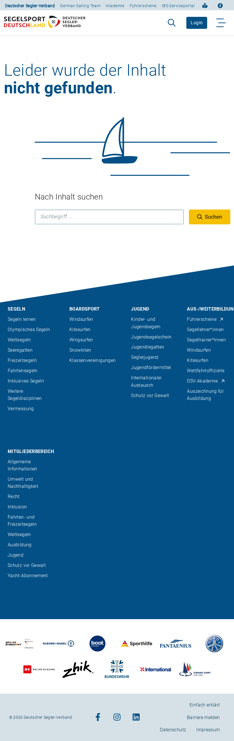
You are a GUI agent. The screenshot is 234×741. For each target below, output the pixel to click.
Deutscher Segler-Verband (30, 5)
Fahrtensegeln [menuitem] (23, 370)
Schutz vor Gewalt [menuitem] (150, 395)
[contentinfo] (117, 503)
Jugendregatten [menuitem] (147, 347)
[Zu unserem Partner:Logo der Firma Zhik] (78, 669)
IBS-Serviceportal (178, 5)
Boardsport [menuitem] (84, 309)
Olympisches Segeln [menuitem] (29, 329)
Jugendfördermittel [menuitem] (151, 367)
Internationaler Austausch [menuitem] (146, 381)
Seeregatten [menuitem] (20, 350)
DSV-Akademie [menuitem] (202, 381)
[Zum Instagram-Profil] (117, 717)
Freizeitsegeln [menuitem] (22, 360)
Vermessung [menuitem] (21, 408)
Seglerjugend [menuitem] (144, 357)
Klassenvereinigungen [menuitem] (92, 360)
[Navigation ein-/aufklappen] (221, 22)
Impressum (208, 729)
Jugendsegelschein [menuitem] (151, 337)
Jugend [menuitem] (140, 309)
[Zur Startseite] (44, 22)
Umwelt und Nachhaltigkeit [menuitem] (23, 482)
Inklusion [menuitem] (17, 507)
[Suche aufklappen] (171, 22)
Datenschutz (173, 729)
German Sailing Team (80, 5)
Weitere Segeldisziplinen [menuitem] (25, 394)
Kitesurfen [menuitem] (80, 329)
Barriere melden (203, 717)
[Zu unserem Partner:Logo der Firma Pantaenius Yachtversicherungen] (175, 644)
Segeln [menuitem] (16, 309)
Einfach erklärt (204, 705)
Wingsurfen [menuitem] (81, 340)
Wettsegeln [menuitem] (19, 340)
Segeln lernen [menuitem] (22, 319)
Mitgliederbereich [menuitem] (31, 451)
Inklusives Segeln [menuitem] (26, 381)
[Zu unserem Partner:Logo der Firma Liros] (214, 644)
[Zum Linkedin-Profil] (136, 717)
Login (197, 22)
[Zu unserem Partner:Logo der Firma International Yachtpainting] (156, 669)
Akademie (115, 5)
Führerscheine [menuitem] (202, 319)
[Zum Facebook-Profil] (98, 717)
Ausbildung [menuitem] (20, 544)
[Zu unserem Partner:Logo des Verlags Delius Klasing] (39, 669)
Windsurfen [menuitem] (81, 319)
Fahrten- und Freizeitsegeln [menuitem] (22, 520)
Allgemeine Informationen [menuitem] (22, 465)
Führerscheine (143, 5)
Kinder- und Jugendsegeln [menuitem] (145, 323)
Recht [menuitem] (14, 496)
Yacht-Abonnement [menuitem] (28, 575)
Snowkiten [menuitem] (80, 350)
